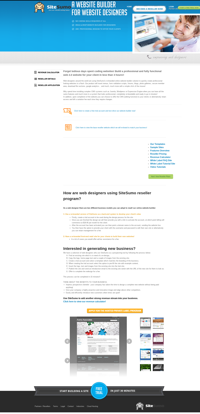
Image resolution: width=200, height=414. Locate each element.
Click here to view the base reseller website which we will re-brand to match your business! (111, 128)
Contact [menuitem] (71, 406)
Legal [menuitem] (63, 406)
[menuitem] (129, 6)
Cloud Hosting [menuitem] (92, 406)
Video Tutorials (158, 167)
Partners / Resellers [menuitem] (42, 406)
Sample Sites (157, 147)
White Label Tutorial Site (162, 164)
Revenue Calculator (160, 157)
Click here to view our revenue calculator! (84, 301)
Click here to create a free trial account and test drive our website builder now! (105, 111)
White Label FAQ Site (161, 160)
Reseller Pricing (158, 154)
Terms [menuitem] (55, 406)
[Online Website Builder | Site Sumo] (52, 7)
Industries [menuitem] (80, 406)
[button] (98, 341)
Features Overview (159, 150)
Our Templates (157, 144)
